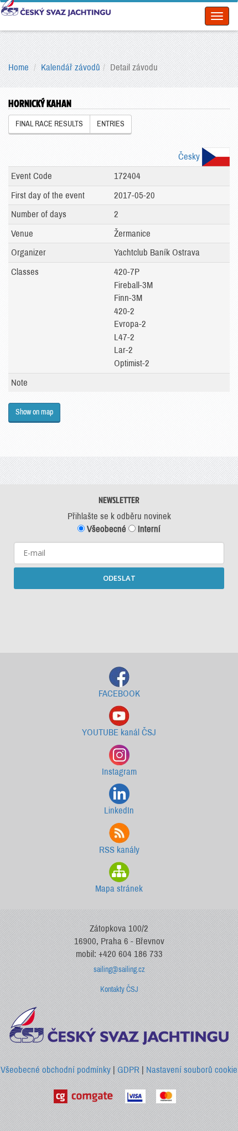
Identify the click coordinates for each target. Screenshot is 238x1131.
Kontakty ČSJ (119, 989)
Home (18, 67)
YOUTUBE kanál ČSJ (119, 732)
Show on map (34, 412)
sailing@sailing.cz (119, 969)
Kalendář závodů (70, 67)
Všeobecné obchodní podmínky (56, 1069)
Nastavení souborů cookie (191, 1069)
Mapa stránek (119, 888)
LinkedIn (119, 810)
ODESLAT (119, 578)
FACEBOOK (119, 693)
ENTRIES (111, 124)
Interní (148, 529)
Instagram (119, 771)
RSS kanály (119, 849)
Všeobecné (105, 529)
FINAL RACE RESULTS (49, 124)
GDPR (128, 1069)
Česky (190, 156)
